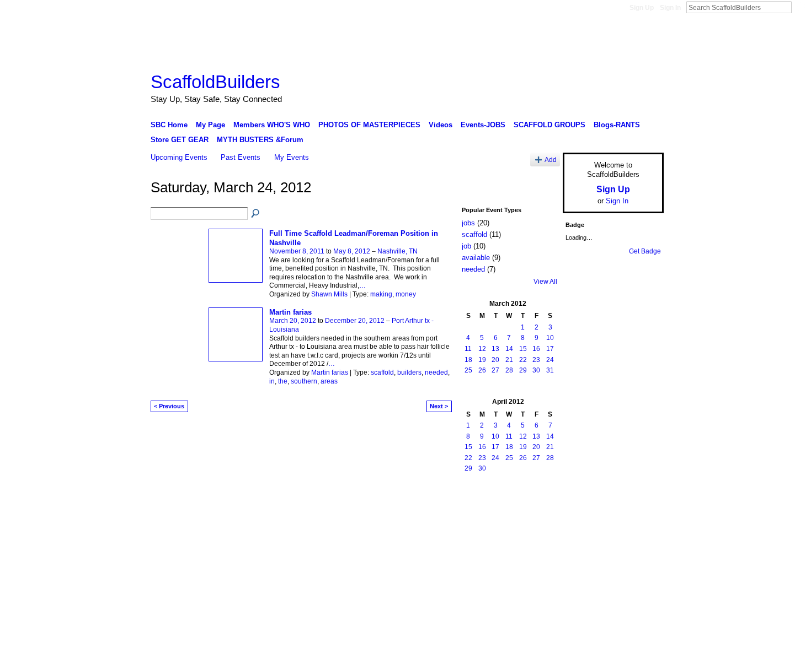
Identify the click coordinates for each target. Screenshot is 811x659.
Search (800, 7)
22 (523, 360)
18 (468, 360)
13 (495, 349)
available (476, 257)
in (272, 381)
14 (509, 349)
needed (436, 372)
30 (536, 370)
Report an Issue (582, 507)
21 (509, 360)
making (381, 294)
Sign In (670, 8)
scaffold (382, 372)
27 (495, 370)
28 (509, 370)
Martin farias (290, 312)
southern (304, 381)
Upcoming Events (179, 157)
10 (550, 338)
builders (409, 372)
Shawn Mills (329, 294)
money (406, 294)
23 (536, 360)
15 (523, 349)
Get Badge (645, 251)
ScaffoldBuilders (215, 82)
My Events (291, 157)
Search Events (256, 214)
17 (550, 349)
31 (550, 370)
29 (523, 370)
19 (482, 360)
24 (550, 360)
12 (482, 349)
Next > (439, 406)
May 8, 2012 (351, 251)
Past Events (240, 157)
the (282, 381)
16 (536, 349)
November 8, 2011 (296, 251)
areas (329, 381)
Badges (538, 507)
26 (482, 370)
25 (468, 370)
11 (468, 349)
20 (495, 360)
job (466, 246)
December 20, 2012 (355, 321)
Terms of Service (639, 507)
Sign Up (641, 8)
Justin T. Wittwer (233, 507)
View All (545, 281)
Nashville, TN (397, 251)
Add (551, 159)
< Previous (169, 406)
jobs (468, 223)
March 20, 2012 (292, 321)
